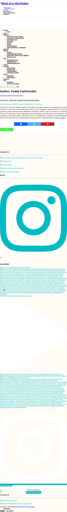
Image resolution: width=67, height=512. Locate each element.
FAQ (8, 32)
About (5, 30)
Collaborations (12, 71)
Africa (9, 44)
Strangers (10, 82)
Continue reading (60, 118)
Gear (5, 58)
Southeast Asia (12, 39)
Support (6, 79)
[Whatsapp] (6, 129)
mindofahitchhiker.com (18, 506)
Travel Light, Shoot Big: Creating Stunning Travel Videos (19, 100)
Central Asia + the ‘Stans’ (15, 36)
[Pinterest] (47, 124)
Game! (5, 65)
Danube (6, 49)
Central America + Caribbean (16, 47)
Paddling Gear (11, 61)
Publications (11, 77)
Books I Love (11, 57)
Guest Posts (11, 68)
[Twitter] (34, 124)
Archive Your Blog (13, 83)
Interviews (10, 76)
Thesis (9, 52)
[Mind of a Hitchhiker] (14, 3)
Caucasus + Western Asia (15, 38)
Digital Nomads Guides (14, 54)
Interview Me (11, 69)
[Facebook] (21, 124)
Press (5, 74)
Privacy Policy (30, 506)
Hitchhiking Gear (12, 60)
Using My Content (13, 72)
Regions (6, 35)
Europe (9, 43)
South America (12, 46)
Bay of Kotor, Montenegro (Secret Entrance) (9, 13)
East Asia (10, 41)
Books (5, 50)
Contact (6, 66)
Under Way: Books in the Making (18, 55)
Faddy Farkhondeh (36, 104)
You (4, 80)
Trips (5, 33)
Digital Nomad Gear (13, 63)
